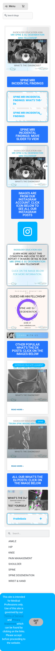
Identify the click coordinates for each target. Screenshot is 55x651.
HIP (10, 546)
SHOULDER (14, 563)
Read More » (17, 409)
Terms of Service (13, 616)
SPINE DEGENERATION (21, 575)
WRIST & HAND (17, 580)
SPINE (12, 569)
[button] (15, 6)
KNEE (11, 552)
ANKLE (12, 541)
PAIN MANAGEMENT (20, 558)
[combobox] (18, 15)
